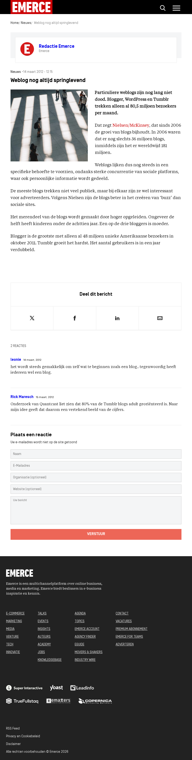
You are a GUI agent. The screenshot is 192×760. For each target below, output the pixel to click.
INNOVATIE (13, 652)
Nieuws (26, 23)
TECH (9, 644)
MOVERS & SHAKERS (89, 652)
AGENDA (80, 613)
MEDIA (10, 629)
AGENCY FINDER (85, 637)
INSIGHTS (44, 629)
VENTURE (12, 637)
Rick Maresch (22, 397)
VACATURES (124, 621)
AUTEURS (44, 637)
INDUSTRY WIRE (85, 660)
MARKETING (14, 621)
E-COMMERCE (15, 613)
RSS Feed (13, 728)
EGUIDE (79, 644)
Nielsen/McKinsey (130, 125)
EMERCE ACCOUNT (87, 629)
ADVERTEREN (125, 644)
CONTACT (122, 613)
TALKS (42, 613)
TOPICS (80, 621)
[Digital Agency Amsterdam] (24, 688)
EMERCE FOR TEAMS (129, 637)
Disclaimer (13, 744)
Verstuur (96, 534)
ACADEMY (44, 644)
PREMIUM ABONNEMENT (132, 629)
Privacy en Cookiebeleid (23, 736)
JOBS (41, 652)
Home (15, 23)
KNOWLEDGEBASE (50, 660)
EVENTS (43, 621)
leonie (16, 360)
